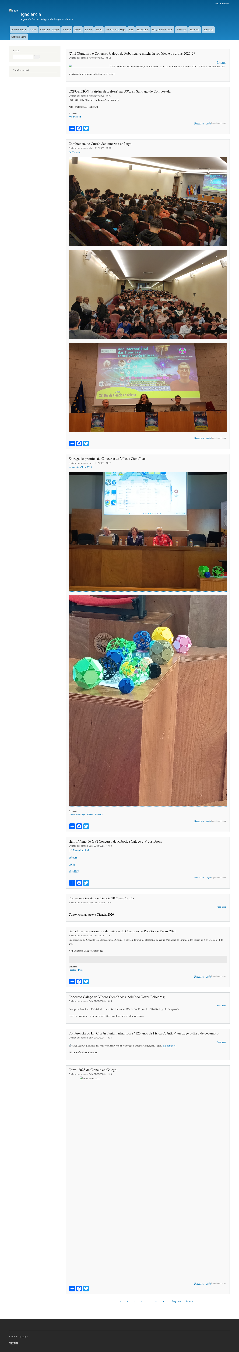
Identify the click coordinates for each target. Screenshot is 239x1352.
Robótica (194, 29)
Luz (131, 29)
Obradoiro (74, 870)
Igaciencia (31, 14)
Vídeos (90, 814)
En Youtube (74, 152)
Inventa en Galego (115, 29)
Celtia (33, 29)
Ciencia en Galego (49, 29)
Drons (78, 29)
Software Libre (18, 36)
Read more (221, 62)
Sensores (208, 29)
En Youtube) (169, 1045)
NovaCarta (142, 29)
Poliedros (99, 814)
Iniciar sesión (222, 3)
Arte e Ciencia (18, 29)
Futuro (88, 29)
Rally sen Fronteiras (162, 29)
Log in (208, 123)
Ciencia (67, 29)
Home (99, 29)
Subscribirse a (67, 1309)
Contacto (13, 1342)
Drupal (25, 1336)
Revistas (181, 29)
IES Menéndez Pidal (79, 850)
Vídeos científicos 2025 (80, 467)
